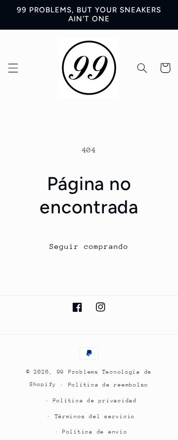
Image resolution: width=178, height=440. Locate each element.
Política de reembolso (108, 385)
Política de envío (95, 432)
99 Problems (78, 372)
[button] (12, 67)
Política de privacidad (95, 400)
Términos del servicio (95, 416)
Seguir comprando (89, 246)
